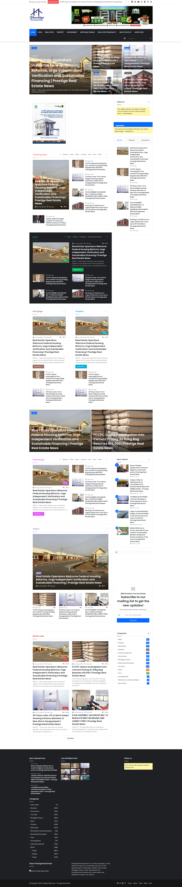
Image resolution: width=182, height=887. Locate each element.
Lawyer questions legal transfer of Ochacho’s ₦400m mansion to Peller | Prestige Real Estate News (56, 222)
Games (77, 154)
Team (140, 883)
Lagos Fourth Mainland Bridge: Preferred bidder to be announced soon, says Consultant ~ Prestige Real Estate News (139, 516)
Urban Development (125, 653)
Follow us (128, 758)
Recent (119, 140)
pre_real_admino (41, 207)
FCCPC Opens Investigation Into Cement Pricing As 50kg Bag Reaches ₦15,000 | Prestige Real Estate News (106, 59)
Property (60, 32)
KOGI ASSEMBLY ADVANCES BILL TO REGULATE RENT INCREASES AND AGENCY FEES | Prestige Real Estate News (106, 84)
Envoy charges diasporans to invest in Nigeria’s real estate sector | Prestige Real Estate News (139, 469)
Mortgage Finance (87, 32)
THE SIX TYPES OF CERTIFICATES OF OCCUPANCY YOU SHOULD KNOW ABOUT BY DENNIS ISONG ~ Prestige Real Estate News (139, 485)
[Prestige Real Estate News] (36, 14)
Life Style (83, 154)
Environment (72, 32)
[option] (91, 69)
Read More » (78, 269)
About (135, 883)
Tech (89, 154)
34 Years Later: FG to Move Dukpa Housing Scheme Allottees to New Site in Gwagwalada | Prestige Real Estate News (99, 2)
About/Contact (125, 32)
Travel (94, 154)
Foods (71, 154)
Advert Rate (139, 32)
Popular (132, 140)
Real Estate (49, 32)
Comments (145, 140)
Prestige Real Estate (63, 883)
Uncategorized (123, 676)
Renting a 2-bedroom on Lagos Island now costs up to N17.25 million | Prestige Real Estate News (136, 85)
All (60, 154)
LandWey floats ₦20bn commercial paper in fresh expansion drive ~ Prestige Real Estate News (139, 501)
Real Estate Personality (107, 32)
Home (33, 32)
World (99, 154)
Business (97, 48)
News (40, 32)
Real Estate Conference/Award (128, 680)
